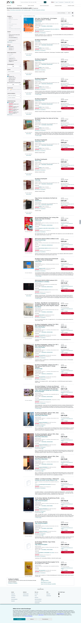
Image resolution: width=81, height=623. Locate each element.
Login (57, 2)
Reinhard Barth (38, 200)
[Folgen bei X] (59, 596)
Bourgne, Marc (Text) (50, 390)
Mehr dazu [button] (9, 114)
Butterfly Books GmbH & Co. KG (44, 248)
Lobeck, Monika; (38, 261)
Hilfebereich (48, 593)
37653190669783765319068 (47, 164)
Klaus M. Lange (38, 160)
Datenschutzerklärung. (29, 615)
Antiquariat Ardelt (41, 268)
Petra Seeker (37, 41)
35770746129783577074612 (47, 225)
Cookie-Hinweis (37, 602)
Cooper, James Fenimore (40, 390)
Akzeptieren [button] (19, 619)
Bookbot (40, 47)
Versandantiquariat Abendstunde (44, 399)
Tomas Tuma (37, 120)
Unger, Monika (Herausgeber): (41, 523)
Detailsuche (9, 5)
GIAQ (42, 426)
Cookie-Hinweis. (41, 614)
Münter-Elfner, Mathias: (40, 327)
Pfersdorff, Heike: (38, 368)
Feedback (80, 222)
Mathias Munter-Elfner (40, 60)
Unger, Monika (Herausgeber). (41, 500)
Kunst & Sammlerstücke (44, 5)
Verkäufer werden (71, 5)
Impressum (36, 597)
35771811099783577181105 (47, 286)
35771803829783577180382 (47, 505)
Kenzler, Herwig (45, 480)
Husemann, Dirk (38, 480)
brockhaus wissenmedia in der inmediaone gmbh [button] (21, 10)
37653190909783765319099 (47, 44)
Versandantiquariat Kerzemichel (44, 484)
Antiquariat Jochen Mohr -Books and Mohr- (46, 228)
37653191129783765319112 (47, 373)
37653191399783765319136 (47, 83)
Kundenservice (48, 595)
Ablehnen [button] (32, 619)
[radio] (7, 48)
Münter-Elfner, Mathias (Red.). (41, 415)
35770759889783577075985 (47, 124)
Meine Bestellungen (14, 599)
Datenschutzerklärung (38, 599)
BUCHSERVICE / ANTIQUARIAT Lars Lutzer (46, 552)
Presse (36, 595)
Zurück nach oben (40, 589)
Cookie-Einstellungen (60, 613)
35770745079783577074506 (47, 396)
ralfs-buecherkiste (41, 335)
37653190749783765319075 (47, 352)
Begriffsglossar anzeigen (46, 582)
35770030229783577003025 (47, 311)
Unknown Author (38, 21)
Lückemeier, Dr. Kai (53, 480)
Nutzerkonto (61, 2)
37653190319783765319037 (47, 183)
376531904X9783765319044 (47, 145)
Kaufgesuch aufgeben (12, 583)
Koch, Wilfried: (38, 306)
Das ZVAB (36, 593)
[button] (20, 66)
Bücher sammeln (31, 5)
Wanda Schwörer (41, 314)
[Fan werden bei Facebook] (59, 594)
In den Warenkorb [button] (67, 28)
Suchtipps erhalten (45, 580)
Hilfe (72, 2)
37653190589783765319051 (47, 64)
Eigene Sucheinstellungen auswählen (48, 583)
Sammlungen (19, 5)
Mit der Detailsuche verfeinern (38, 10)
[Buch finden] (45, 2)
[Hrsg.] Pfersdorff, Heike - (40, 240)
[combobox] (32, 2)
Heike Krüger (37, 180)
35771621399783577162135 (47, 204)
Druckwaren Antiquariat (42, 531)
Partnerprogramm (25, 595)
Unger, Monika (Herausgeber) (41, 544)
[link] (72, 13)
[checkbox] (7, 17)
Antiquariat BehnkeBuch (43, 422)
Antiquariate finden (58, 5)
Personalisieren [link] (45, 619)
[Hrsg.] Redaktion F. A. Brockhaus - (42, 281)
